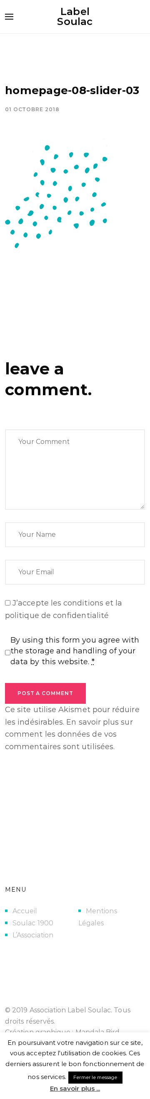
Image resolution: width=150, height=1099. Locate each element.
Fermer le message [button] (95, 1077)
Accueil (25, 911)
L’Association (32, 935)
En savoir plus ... (75, 1088)
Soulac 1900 (32, 923)
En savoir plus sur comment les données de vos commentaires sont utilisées (69, 734)
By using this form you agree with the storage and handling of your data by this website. (74, 650)
